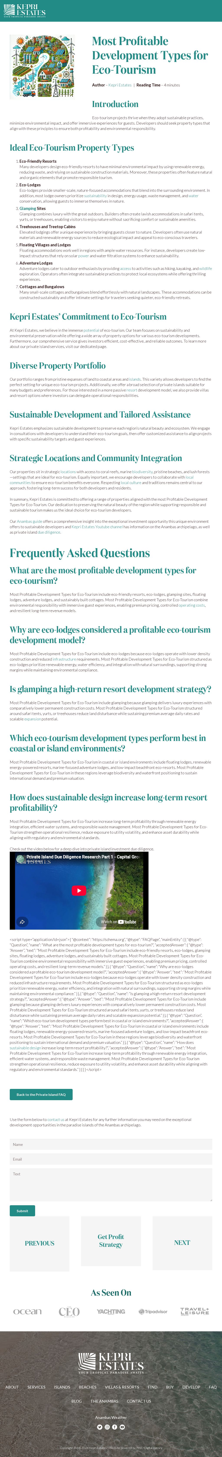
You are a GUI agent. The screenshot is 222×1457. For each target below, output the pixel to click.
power (83, 255)
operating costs (192, 605)
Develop (191, 1387)
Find (152, 1387)
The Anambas (104, 1401)
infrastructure (64, 659)
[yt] (122, 1427)
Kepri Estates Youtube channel (97, 526)
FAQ (213, 1387)
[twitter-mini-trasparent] (99, 1427)
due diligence (49, 532)
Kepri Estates (120, 85)
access (125, 268)
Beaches (87, 1387)
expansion (32, 718)
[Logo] (25, 10)
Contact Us (139, 1401)
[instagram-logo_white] (107, 1427)
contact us (55, 1119)
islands (135, 379)
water (194, 195)
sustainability (95, 195)
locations (68, 471)
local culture (131, 482)
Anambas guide (29, 521)
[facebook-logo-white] (114, 1427)
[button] (215, 11)
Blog (76, 1401)
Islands (62, 1387)
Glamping (28, 208)
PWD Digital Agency (149, 1448)
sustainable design (25, 1047)
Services (36, 1387)
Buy (170, 1387)
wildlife (205, 268)
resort (132, 390)
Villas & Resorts (122, 1387)
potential (91, 330)
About (12, 1387)
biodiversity (142, 471)
